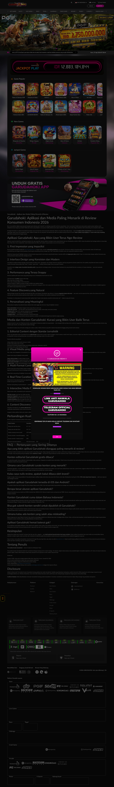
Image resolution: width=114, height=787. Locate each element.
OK (57, 436)
